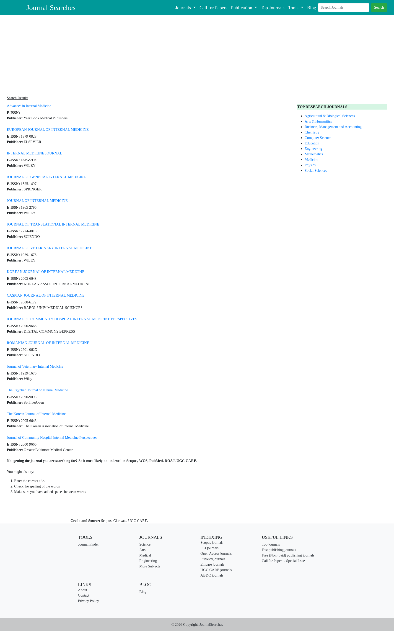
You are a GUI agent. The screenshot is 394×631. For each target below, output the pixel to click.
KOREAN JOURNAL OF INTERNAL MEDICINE (45, 272)
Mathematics (314, 154)
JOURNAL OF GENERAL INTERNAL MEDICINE (46, 177)
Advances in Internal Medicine (29, 106)
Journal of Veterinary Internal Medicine (35, 366)
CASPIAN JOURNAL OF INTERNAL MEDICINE (46, 295)
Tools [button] (294, 7)
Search (379, 7)
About (82, 590)
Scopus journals (211, 542)
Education (312, 143)
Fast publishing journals (279, 550)
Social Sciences (316, 170)
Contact (83, 595)
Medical (145, 555)
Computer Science (318, 138)
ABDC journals (211, 575)
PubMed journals (212, 559)
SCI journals (209, 548)
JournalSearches (211, 624)
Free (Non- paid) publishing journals (288, 555)
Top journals (271, 544)
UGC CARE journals (216, 570)
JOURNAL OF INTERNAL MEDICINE (37, 201)
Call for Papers (213, 7)
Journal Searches (50, 7)
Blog (311, 7)
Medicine (311, 160)
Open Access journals (216, 553)
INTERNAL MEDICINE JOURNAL (34, 153)
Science (144, 544)
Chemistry (312, 132)
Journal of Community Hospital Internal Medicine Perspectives (52, 437)
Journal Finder (88, 544)
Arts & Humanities (318, 121)
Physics (310, 165)
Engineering (313, 149)
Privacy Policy (88, 601)
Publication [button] (242, 7)
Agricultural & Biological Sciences (330, 116)
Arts (142, 550)
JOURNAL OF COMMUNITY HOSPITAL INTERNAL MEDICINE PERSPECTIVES (72, 319)
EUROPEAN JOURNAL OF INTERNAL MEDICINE (48, 129)
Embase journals (212, 564)
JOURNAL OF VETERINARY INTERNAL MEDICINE (49, 248)
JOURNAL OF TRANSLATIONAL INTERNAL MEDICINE (53, 224)
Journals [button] (183, 7)
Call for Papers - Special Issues (284, 561)
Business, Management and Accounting (333, 127)
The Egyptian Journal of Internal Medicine (37, 390)
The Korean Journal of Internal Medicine (36, 414)
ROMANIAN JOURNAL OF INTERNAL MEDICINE (48, 343)
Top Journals (273, 7)
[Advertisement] (143, 56)
